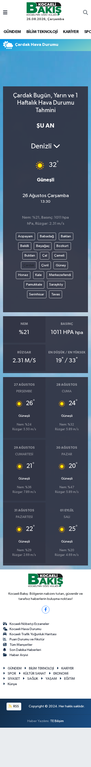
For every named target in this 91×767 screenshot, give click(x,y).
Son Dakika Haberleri (25, 650)
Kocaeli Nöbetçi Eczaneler (29, 624)
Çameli (59, 255)
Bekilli (24, 246)
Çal (44, 255)
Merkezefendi (60, 275)
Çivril (45, 265)
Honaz (23, 275)
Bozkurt (62, 246)
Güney (61, 265)
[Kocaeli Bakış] (43, 9)
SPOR (12, 673)
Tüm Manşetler (21, 644)
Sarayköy (56, 284)
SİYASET (14, 678)
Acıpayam (25, 236)
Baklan (66, 236)
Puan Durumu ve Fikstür (27, 639)
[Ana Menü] (5, 13)
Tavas (55, 294)
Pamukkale (34, 284)
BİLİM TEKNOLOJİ (42, 32)
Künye (12, 684)
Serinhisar (36, 294)
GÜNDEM (12, 32)
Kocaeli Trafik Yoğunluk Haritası (33, 634)
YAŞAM (51, 678)
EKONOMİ (60, 673)
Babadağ (47, 236)
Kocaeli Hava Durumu (25, 629)
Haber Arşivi (19, 655)
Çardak (28, 265)
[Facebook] (45, 609)
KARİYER (71, 32)
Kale (38, 275)
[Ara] (85, 13)
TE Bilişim (57, 721)
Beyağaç (42, 246)
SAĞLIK (32, 678)
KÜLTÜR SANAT (34, 673)
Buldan (29, 255)
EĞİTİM (69, 678)
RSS (16, 706)
